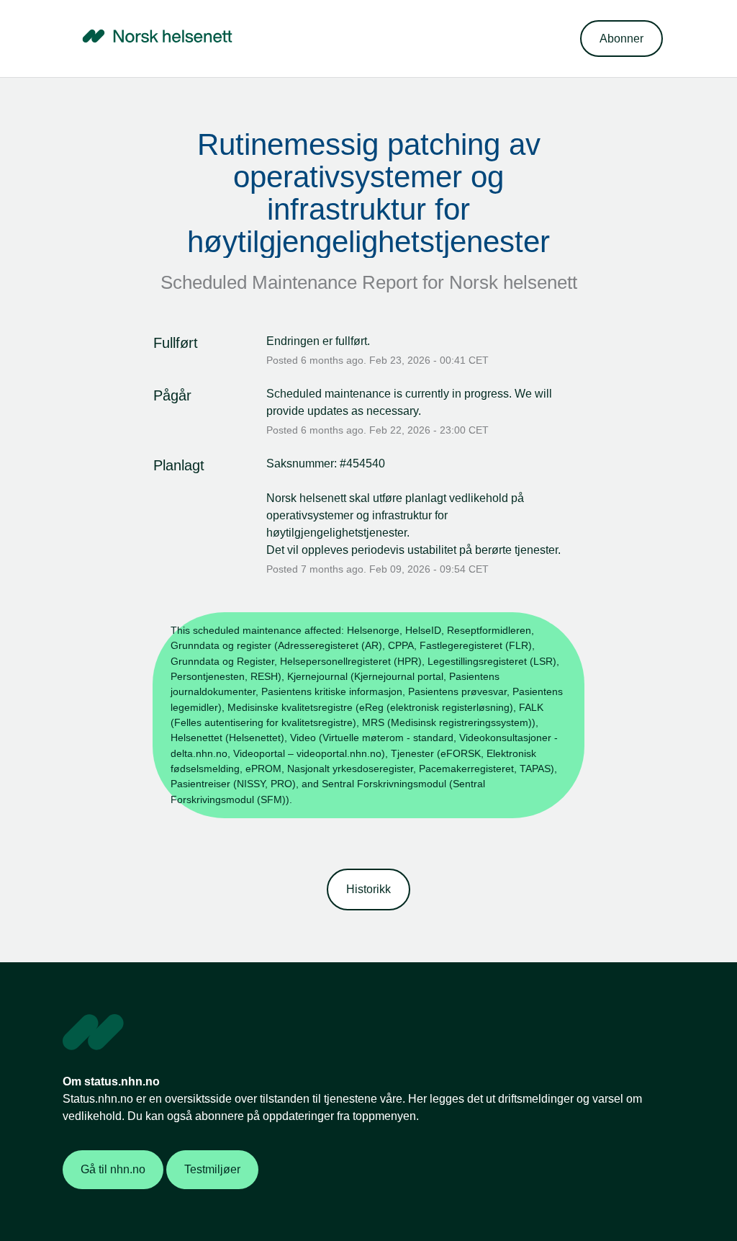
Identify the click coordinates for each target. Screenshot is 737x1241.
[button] (621, 38)
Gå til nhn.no (113, 1169)
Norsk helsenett (513, 282)
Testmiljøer (212, 1169)
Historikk (368, 889)
